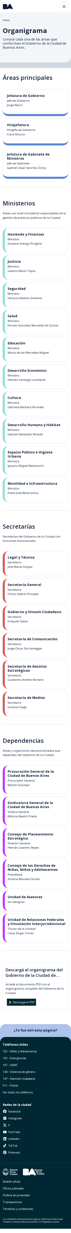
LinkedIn (13, 1139)
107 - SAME (10, 1065)
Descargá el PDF (23, 1002)
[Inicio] (8, 6)
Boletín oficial (11, 1181)
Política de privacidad (16, 1195)
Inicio (6, 20)
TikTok (13, 1146)
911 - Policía (10, 1085)
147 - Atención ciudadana (19, 1079)
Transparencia (12, 1202)
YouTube (14, 1132)
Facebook (14, 1111)
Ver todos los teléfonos (18, 1092)
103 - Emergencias (14, 1058)
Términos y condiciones (18, 1209)
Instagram (15, 1118)
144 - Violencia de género (19, 1072)
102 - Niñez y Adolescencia (20, 1051)
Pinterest (14, 1152)
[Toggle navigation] (64, 6)
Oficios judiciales (13, 1188)
